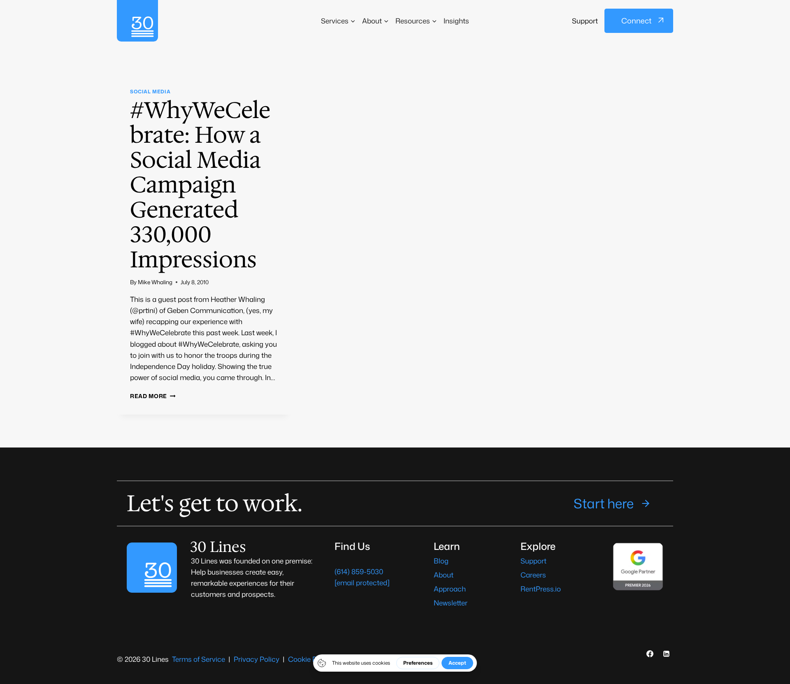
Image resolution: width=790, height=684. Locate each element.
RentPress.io (540, 589)
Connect (636, 20)
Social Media (150, 91)
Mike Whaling (155, 282)
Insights (456, 21)
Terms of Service (198, 659)
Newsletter (450, 602)
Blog (441, 561)
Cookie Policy (310, 659)
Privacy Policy (256, 659)
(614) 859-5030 (359, 571)
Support (585, 21)
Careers (533, 575)
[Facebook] (650, 654)
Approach (450, 589)
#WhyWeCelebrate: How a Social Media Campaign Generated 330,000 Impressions (200, 185)
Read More (153, 396)
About (443, 575)
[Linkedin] (666, 654)
